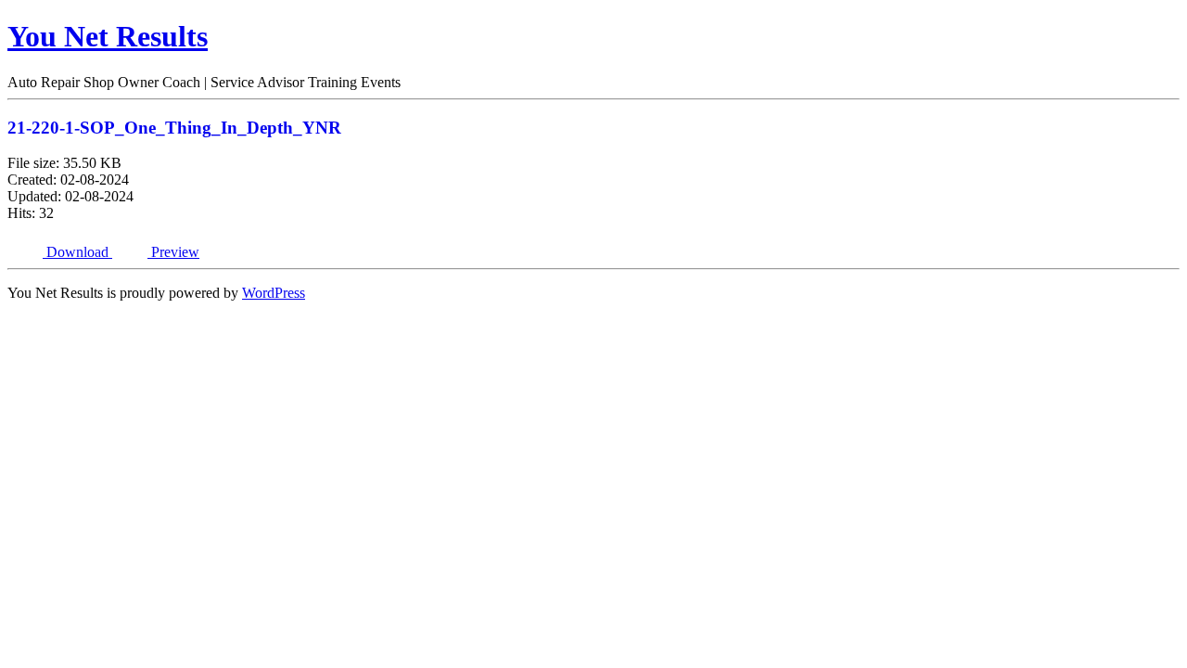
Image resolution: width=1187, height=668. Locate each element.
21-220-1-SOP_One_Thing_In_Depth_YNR (174, 127)
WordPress (273, 293)
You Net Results (107, 36)
